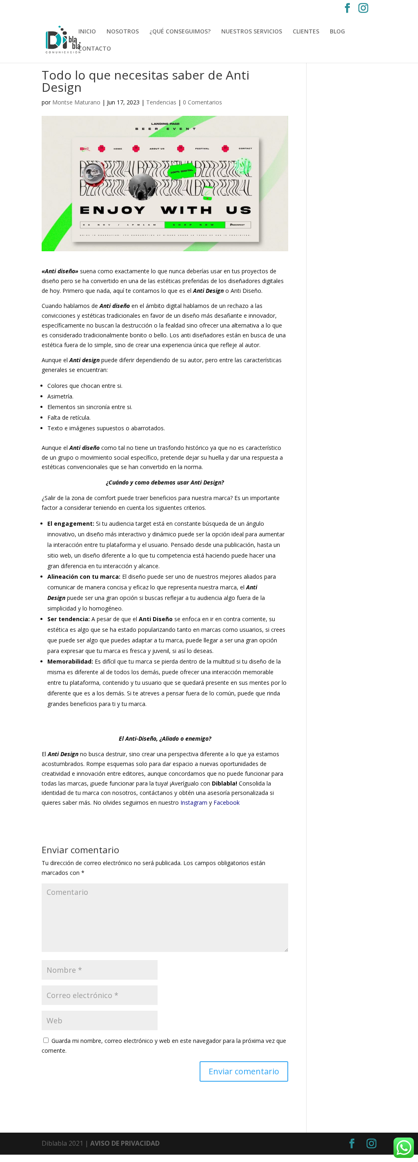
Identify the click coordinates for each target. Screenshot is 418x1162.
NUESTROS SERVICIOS (251, 32)
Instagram (193, 802)
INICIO (87, 32)
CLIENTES (306, 32)
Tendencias (161, 102)
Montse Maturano (76, 102)
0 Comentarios (202, 102)
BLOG (337, 32)
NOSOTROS (123, 32)
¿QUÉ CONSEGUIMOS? (180, 32)
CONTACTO (94, 49)
